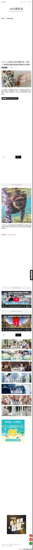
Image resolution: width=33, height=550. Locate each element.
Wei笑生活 (16, 9)
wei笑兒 (11, 67)
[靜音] (27, 306)
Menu (4, 2)
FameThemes (10, 545)
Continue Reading (12, 98)
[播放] (3, 306)
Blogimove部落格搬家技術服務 (25, 549)
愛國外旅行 (4, 67)
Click (31, 275)
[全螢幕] (29, 306)
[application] (16, 299)
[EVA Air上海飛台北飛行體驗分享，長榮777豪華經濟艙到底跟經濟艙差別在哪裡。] (16, 78)
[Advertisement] (16, 42)
